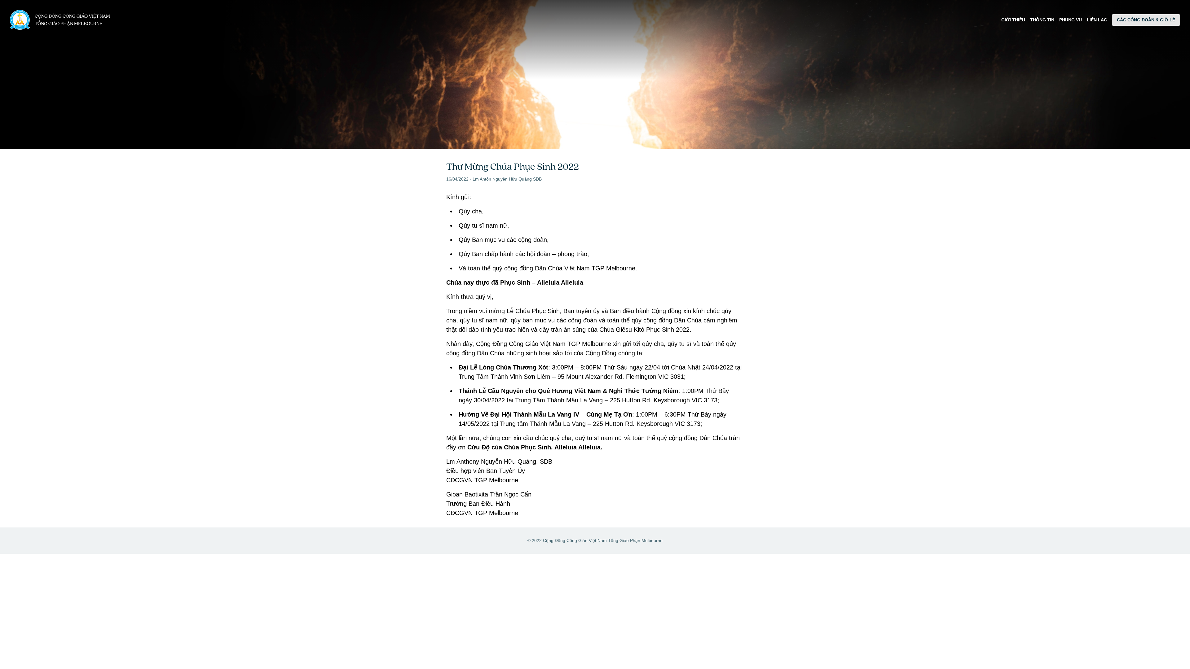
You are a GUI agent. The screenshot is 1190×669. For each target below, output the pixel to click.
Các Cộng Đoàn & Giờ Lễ (1146, 19)
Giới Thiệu (1013, 19)
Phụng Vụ (1070, 19)
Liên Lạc (1097, 19)
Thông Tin (1042, 19)
